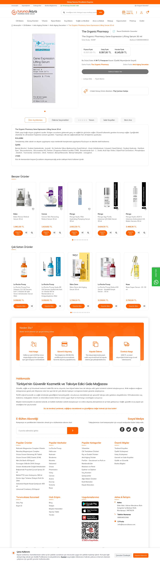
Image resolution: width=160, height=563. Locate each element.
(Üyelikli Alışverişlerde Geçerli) (125, 60)
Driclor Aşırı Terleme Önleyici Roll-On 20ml (30, 479)
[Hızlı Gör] (32, 232)
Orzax (51, 467)
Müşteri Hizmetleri (55, 509)
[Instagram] (141, 429)
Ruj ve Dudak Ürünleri (90, 454)
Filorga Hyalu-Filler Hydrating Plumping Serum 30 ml (80, 219)
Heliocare (52, 451)
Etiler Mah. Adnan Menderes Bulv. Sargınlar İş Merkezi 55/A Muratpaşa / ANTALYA (129, 507)
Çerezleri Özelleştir (123, 555)
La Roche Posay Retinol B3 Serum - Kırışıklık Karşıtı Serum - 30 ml (108, 289)
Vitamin (45, 21)
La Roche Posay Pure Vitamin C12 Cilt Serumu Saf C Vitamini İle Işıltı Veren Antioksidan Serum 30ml (23, 291)
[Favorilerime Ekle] (33, 209)
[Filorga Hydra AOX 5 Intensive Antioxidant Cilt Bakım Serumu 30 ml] (136, 196)
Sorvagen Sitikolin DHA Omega (28, 463)
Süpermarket (121, 21)
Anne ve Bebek (98, 21)
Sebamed (52, 463)
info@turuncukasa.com (126, 524)
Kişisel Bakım (56, 21)
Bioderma (52, 457)
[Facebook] (122, 429)
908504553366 (123, 517)
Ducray (51, 482)
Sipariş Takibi (54, 512)
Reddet (64, 557)
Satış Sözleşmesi (121, 454)
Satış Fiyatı (105, 49)
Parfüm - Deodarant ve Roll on (93, 460)
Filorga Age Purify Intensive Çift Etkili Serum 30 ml (107, 219)
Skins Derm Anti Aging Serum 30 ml (78, 288)
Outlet (142, 21)
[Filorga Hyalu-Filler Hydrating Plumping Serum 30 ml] (80, 196)
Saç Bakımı (68, 21)
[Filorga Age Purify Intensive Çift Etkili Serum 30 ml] (108, 196)
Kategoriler (37, 5)
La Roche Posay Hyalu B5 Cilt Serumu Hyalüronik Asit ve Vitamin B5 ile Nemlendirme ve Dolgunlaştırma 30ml (52, 291)
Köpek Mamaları (88, 485)
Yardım (51, 515)
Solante (52, 485)
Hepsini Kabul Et (141, 555)
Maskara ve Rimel (88, 467)
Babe (15, 214)
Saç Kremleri (86, 473)
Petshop (133, 21)
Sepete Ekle (18, 233)
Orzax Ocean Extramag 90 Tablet (29, 454)
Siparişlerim (26, 5)
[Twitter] (128, 429)
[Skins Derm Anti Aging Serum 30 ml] (80, 267)
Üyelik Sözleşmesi (121, 451)
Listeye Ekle (87, 79)
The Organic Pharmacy (95, 31)
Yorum (91, 120)
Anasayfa (14, 5)
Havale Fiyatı (119, 49)
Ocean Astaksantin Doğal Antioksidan (30, 467)
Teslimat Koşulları (121, 448)
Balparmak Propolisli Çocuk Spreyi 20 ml (30, 471)
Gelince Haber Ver (115, 72)
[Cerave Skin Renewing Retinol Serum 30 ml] (52, 196)
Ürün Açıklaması (35, 120)
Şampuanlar (86, 476)
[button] (44, 111)
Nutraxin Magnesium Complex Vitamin (30, 448)
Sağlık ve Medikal (82, 21)
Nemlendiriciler (87, 463)
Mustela (52, 460)
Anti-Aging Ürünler (40, 25)
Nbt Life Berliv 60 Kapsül (25, 460)
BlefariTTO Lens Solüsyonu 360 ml (29, 475)
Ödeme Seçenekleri (60, 120)
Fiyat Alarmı (99, 79)
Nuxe (128, 284)
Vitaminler (85, 448)
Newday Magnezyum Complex (27, 451)
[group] (45, 68)
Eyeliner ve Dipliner (89, 470)
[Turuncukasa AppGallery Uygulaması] (90, 519)
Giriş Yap (19, 503)
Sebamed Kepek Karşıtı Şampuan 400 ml (30, 485)
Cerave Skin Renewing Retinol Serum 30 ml (50, 218)
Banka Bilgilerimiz (51, 5)
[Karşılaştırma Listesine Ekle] (26, 232)
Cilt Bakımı (20, 21)
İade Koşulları (109, 120)
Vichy (51, 473)
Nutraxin (52, 454)
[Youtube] (135, 429)
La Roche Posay (19, 284)
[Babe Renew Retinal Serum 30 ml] (24, 196)
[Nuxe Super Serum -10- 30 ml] (136, 267)
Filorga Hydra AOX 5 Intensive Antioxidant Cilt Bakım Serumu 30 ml (135, 219)
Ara (100, 12)
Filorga (72, 214)
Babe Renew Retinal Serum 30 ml (21, 218)
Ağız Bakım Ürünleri (89, 479)
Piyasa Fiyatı (88, 49)
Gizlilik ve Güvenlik (121, 460)
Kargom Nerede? (143, 5)
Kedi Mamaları (87, 482)
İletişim (51, 506)
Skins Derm (74, 284)
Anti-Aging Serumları (58, 25)
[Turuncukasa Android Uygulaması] (90, 506)
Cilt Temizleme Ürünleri (90, 451)
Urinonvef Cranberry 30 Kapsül (27, 489)
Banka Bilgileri (120, 463)
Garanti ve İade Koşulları (124, 457)
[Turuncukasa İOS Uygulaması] (90, 513)
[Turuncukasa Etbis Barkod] (90, 541)
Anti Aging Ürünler (89, 457)
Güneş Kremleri (32, 21)
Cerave (44, 214)
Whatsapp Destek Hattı (70, 5)
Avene (51, 479)
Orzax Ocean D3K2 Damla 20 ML (28, 457)
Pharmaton (53, 470)
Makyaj (110, 21)
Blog (50, 503)
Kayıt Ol (19, 506)
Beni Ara (128, 120)
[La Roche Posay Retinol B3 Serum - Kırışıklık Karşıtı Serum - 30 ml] (108, 267)
